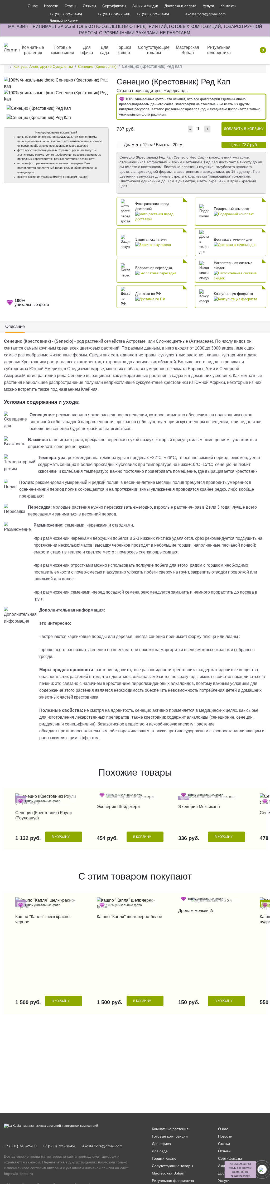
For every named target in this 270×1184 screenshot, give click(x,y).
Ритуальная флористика (173, 1180)
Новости (51, 6)
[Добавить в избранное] (103, 82)
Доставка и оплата (180, 6)
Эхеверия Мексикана (199, 806)
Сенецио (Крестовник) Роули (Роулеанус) (43, 815)
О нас (33, 6)
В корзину (61, 837)
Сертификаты (114, 6)
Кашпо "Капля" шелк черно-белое (129, 916)
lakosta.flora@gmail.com (102, 1146)
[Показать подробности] (160, 216)
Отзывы (89, 6)
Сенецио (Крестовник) (97, 66)
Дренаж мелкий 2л (196, 910)
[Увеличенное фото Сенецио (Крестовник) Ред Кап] (56, 83)
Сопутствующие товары (172, 1166)
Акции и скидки (145, 6)
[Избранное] (236, 14)
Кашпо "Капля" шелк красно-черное (43, 919)
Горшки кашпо (164, 1158)
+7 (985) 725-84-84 (59, 1146)
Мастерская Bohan (168, 1173)
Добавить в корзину (243, 129)
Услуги (208, 6)
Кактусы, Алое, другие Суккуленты (43, 66)
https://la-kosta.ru (18, 1174)
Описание (15, 326)
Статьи (70, 6)
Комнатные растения (170, 1129)
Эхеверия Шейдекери (118, 806)
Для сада (160, 1151)
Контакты (228, 6)
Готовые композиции (170, 1136)
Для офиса (161, 1144)
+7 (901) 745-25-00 (20, 1146)
